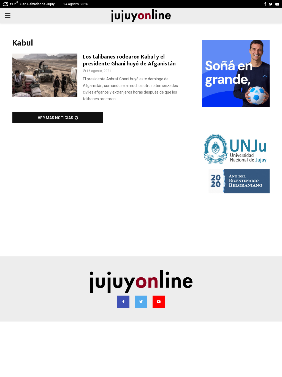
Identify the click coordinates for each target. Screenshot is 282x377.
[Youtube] (159, 302)
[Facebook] (123, 302)
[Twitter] (141, 302)
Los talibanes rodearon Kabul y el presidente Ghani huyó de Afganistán (129, 60)
